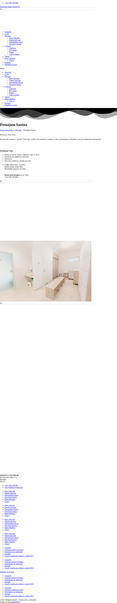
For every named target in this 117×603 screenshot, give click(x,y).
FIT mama (13, 50)
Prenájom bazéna (15, 44)
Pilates (11, 52)
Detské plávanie (15, 40)
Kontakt (7, 63)
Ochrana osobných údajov (14, 550)
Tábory (7, 56)
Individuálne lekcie (16, 42)
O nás (7, 34)
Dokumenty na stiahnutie (14, 552)
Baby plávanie (14, 38)
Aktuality (8, 32)
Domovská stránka (6, 130)
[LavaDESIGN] (14, 602)
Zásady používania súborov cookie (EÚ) (19, 556)
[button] (58, 68)
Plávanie (8, 36)
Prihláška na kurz (11, 65)
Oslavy (11, 60)
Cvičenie (8, 46)
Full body (12, 48)
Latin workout (14, 54)
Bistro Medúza (10, 58)
